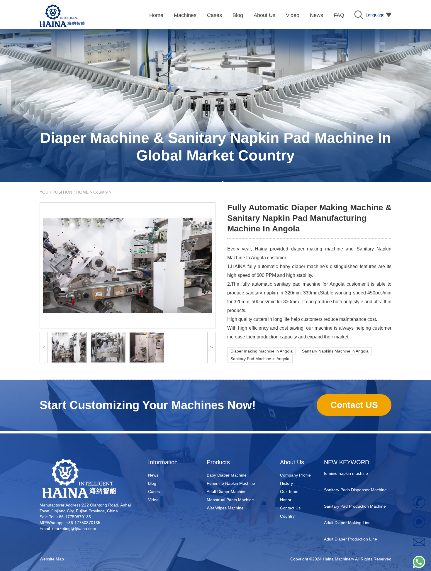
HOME (82, 192)
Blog (152, 483)
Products (218, 462)
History (286, 483)
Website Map (52, 559)
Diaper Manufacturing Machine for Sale (355, 551)
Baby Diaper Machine (227, 475)
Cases (154, 491)
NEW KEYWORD (346, 462)
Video (153, 499)
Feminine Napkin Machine (231, 483)
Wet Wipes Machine (225, 508)
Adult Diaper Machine (227, 491)
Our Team (289, 491)
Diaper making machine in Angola (261, 351)
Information (163, 462)
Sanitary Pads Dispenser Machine (355, 481)
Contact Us (290, 508)
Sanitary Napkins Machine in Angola (335, 351)
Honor (285, 499)
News (153, 475)
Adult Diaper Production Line (350, 530)
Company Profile (295, 475)
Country (100, 192)
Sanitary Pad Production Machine (355, 498)
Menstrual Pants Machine (230, 499)
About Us (292, 462)
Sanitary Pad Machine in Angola (259, 358)
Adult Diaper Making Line (347, 514)
